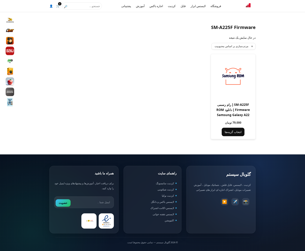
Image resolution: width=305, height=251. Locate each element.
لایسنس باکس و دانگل (162, 201)
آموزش (140, 6)
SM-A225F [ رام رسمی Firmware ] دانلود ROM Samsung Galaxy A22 (233, 109)
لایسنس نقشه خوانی (163, 214)
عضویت (63, 202)
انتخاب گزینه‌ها (233, 132)
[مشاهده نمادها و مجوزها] (89, 221)
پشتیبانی (126, 6)
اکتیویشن (169, 220)
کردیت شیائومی (165, 189)
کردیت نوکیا (168, 195)
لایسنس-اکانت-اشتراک (162, 208)
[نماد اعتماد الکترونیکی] (106, 221)
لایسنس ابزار (198, 6)
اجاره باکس (156, 6)
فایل (183, 6)
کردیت (172, 6)
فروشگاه (216, 6)
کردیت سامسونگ (165, 183)
